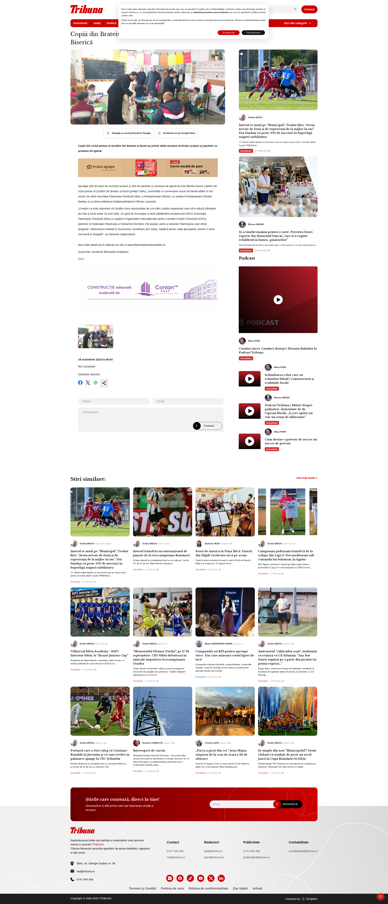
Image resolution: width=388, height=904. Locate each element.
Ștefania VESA (212, 543)
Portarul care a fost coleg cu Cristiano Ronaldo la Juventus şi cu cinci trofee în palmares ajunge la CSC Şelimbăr (99, 754)
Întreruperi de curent (149, 750)
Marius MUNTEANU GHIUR (218, 643)
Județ (97, 23)
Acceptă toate (228, 33)
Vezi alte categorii (295, 23)
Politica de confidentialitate (208, 888)
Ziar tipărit (240, 888)
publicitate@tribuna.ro (256, 857)
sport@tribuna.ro (214, 857)
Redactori (211, 842)
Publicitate (251, 842)
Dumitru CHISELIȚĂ (152, 743)
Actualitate (246, 151)
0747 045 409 (175, 851)
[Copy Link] (104, 383)
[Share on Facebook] (80, 384)
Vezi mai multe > (307, 477)
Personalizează (253, 33)
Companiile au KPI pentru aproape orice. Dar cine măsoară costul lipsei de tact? (225, 655)
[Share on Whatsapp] (95, 384)
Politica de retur (172, 888)
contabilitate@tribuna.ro (303, 851)
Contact (309, 9)
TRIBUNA (98, 844)
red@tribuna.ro (86, 871)
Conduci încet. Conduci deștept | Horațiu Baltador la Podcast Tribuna (278, 350)
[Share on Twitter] (88, 384)
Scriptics (312, 899)
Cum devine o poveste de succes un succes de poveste (291, 441)
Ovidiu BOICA (87, 543)
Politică (111, 23)
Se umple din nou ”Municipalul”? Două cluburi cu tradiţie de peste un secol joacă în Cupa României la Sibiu (287, 754)
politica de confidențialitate (211, 9)
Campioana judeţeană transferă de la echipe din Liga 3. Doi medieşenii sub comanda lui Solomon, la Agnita (286, 555)
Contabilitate (298, 842)
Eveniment (80, 23)
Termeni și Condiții (142, 888)
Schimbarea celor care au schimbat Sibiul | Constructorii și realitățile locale (289, 379)
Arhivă (257, 888)
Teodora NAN (211, 743)
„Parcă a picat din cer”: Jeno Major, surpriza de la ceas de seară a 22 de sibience (221, 754)
